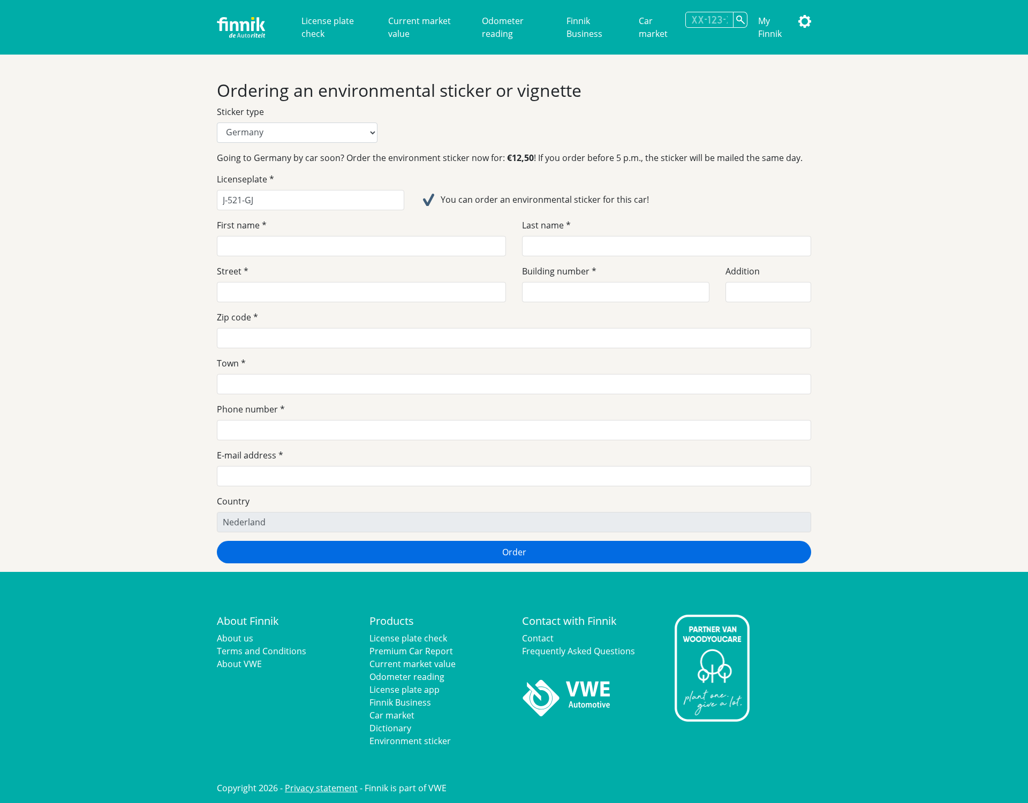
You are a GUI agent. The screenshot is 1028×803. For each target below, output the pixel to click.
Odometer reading (503, 27)
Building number (555, 271)
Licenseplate (242, 179)
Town (228, 363)
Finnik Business (584, 27)
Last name (543, 225)
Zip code (234, 317)
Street (229, 271)
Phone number (247, 409)
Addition (742, 271)
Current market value (419, 27)
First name (238, 225)
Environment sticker (410, 741)
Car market (653, 27)
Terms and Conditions (261, 651)
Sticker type (240, 112)
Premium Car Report (411, 651)
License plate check (327, 27)
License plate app (404, 689)
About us (235, 638)
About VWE (239, 664)
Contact (538, 638)
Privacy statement (321, 788)
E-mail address (246, 455)
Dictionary (390, 728)
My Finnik (770, 27)
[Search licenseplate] (740, 20)
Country (233, 501)
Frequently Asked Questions (578, 651)
